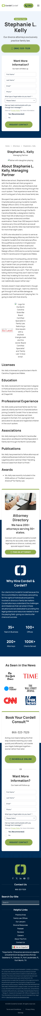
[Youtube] (24, 878)
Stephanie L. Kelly (29, 146)
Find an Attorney (21, 552)
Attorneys (16, 146)
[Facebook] (13, 878)
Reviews (20, 932)
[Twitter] (17, 878)
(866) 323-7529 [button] (21, 48)
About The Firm (20, 939)
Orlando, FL (17, 957)
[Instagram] (28, 878)
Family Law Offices (20, 918)
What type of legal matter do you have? (18, 96)
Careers (20, 935)
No (9, 117)
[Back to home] (10, 5)
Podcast (20, 928)
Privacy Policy (15, 110)
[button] (38, 5)
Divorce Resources (20, 925)
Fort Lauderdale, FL (31, 957)
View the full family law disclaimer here (17, 997)
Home (7, 146)
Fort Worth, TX (20, 960)
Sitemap (20, 1013)
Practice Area (20, 915)
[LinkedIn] (20, 878)
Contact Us (20, 942)
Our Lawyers (20, 921)
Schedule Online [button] (21, 759)
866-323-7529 (20, 732)
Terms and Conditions (13, 1009)
